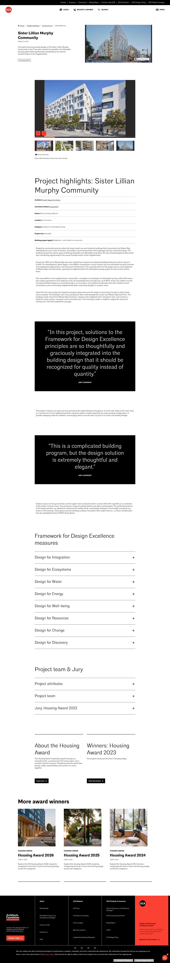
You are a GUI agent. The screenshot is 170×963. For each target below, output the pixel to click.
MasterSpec (94, 2)
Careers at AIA (45, 925)
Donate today (14, 938)
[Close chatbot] (167, 954)
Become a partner (79, 930)
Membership (44, 908)
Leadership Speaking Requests (84, 937)
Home (22, 26)
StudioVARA (54, 207)
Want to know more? (143, 960)
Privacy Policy (49, 954)
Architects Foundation (81, 916)
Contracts (82, 2)
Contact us (43, 932)
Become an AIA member (148, 940)
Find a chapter (78, 923)
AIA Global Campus (156, 2)
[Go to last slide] (38, 133)
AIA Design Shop (139, 2)
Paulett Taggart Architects (51, 200)
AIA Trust (76, 908)
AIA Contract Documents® (115, 916)
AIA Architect (123, 2)
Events (63, 2)
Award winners (47, 26)
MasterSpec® (111, 923)
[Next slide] (44, 133)
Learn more (40, 781)
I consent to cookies (123, 960)
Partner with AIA (108, 2)
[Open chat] (165, 958)
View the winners (94, 781)
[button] (44, 145)
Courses (72, 2)
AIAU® (108, 930)
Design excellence (33, 26)
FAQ (41, 939)
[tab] (45, 137)
